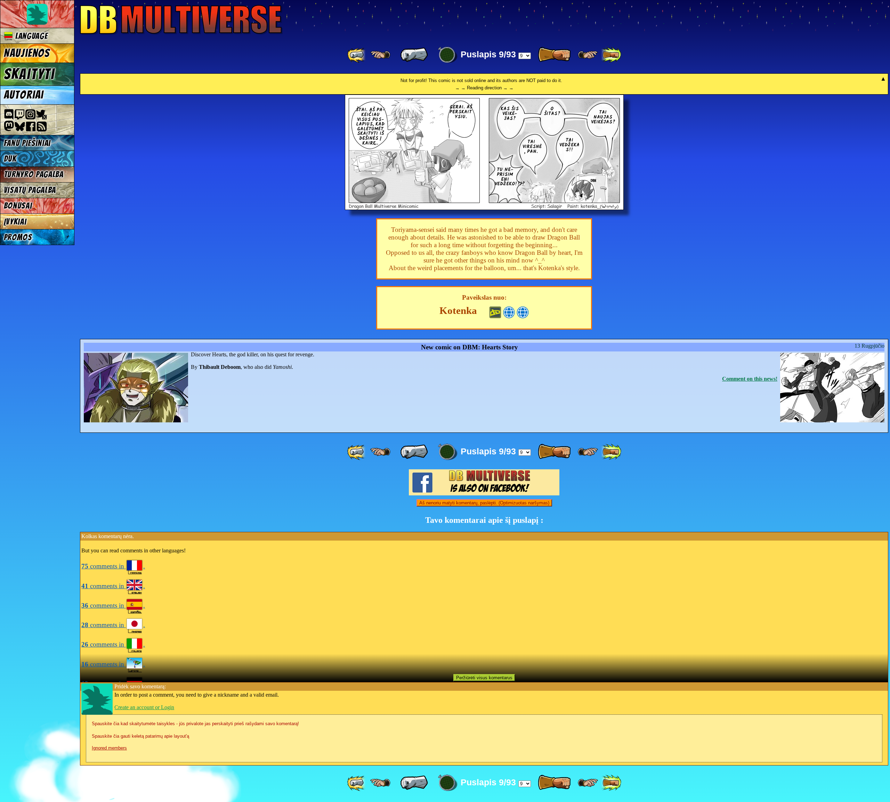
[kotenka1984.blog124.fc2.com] (509, 311)
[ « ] (414, 55)
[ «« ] (357, 55)
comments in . (113, 566)
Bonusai (18, 205)
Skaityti (29, 74)
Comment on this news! (749, 379)
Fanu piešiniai (27, 143)
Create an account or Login (144, 707)
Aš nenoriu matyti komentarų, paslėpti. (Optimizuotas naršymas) (484, 502)
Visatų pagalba (30, 190)
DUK (10, 158)
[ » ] (554, 55)
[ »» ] (611, 55)
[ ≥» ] (587, 55)
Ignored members (109, 748)
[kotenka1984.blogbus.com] (523, 311)
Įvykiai (15, 221)
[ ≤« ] (380, 55)
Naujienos (27, 53)
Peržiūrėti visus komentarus (484, 677)
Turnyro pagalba (34, 174)
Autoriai (24, 95)
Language (30, 36)
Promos (18, 237)
